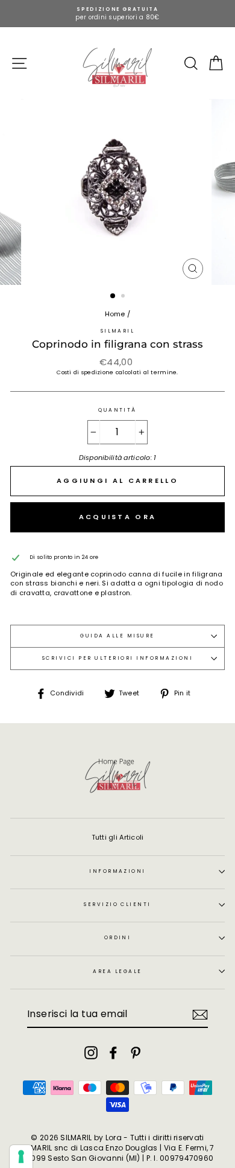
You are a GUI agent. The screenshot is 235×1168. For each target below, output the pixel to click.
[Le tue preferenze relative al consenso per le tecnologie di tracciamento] (21, 1156)
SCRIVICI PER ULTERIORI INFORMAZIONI (117, 658)
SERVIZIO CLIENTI (117, 904)
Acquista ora (118, 517)
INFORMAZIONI (117, 871)
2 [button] (124, 297)
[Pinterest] (135, 1052)
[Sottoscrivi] (200, 1014)
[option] (117, 13)
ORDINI (117, 937)
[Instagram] (91, 1052)
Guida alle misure (117, 635)
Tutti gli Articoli (118, 837)
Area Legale (117, 971)
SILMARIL (118, 330)
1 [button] (113, 296)
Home (115, 314)
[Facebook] (113, 1052)
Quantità (117, 410)
